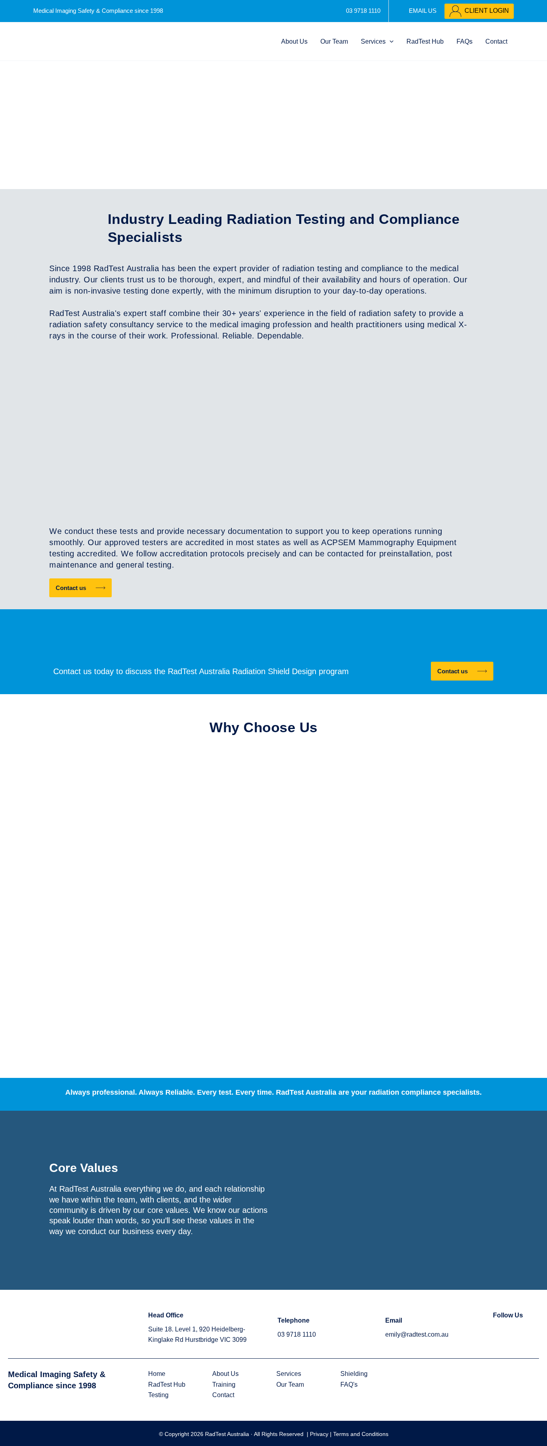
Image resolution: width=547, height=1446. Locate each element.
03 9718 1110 (297, 1334)
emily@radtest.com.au (416, 1334)
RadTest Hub (425, 41)
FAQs (465, 41)
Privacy (320, 1434)
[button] (390, 42)
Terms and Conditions (360, 1434)
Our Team (334, 41)
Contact (496, 41)
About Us (294, 41)
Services (373, 41)
